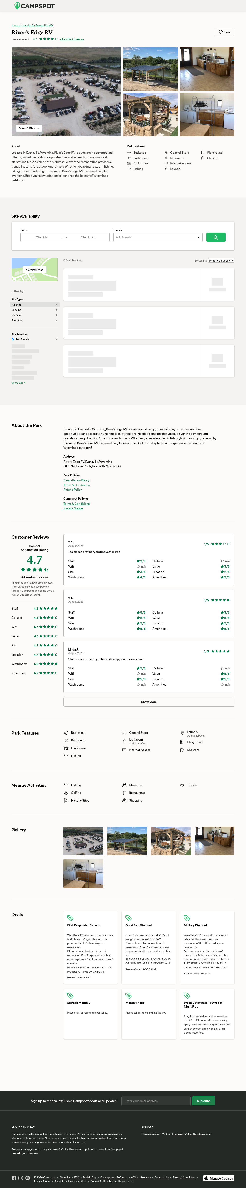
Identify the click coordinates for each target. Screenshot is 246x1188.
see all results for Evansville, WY (33, 25)
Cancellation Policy (76, 480)
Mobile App (89, 1177)
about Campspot (76, 1142)
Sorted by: (201, 260)
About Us (64, 1177)
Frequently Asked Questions (188, 1134)
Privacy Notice (73, 508)
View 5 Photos (29, 128)
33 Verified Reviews (72, 39)
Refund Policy (72, 489)
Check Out (88, 237)
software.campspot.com (80, 1149)
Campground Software (113, 1177)
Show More (149, 702)
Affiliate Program (141, 1177)
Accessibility (162, 1177)
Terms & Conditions (76, 485)
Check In (42, 237)
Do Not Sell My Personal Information (111, 1181)
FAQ (76, 1177)
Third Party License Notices (70, 1181)
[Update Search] (216, 237)
